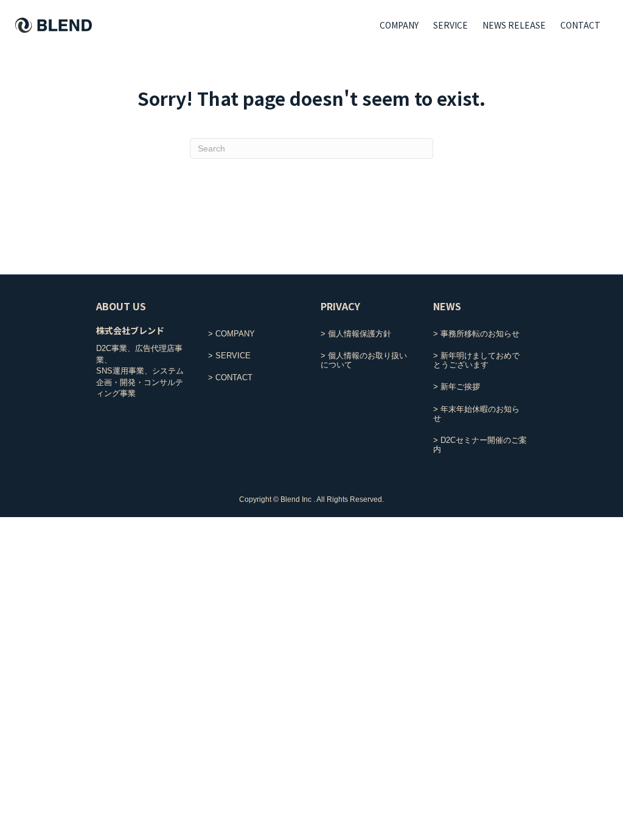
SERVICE (450, 25)
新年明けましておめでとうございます (476, 360)
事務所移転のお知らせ (480, 333)
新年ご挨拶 (460, 386)
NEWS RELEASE (514, 25)
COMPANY (399, 25)
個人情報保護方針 (359, 333)
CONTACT (580, 25)
